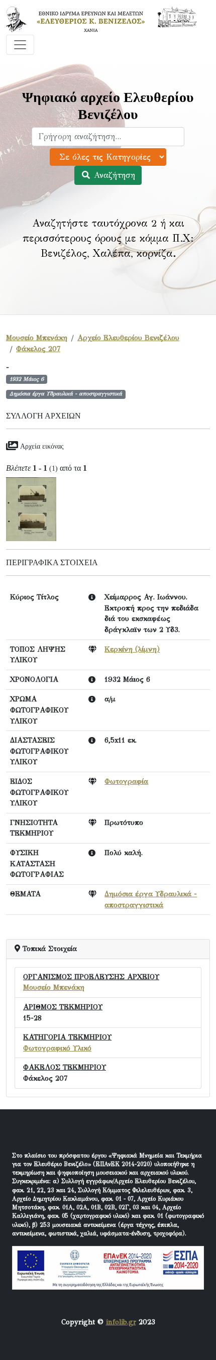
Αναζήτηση (113, 175)
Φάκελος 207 (38, 348)
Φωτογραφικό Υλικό (57, 1048)
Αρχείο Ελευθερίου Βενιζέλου (128, 337)
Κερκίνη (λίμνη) (132, 649)
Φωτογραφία (126, 781)
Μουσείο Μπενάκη (36, 337)
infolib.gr (121, 1321)
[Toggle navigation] (20, 45)
